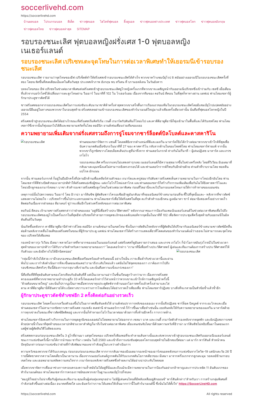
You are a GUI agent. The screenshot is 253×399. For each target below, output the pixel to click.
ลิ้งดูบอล (129, 21)
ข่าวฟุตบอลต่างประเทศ (155, 21)
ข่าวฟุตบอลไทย (34, 29)
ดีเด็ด (71, 21)
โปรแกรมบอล (53, 21)
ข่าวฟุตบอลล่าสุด (60, 29)
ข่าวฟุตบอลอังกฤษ (213, 21)
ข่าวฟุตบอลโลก (185, 21)
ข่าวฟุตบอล (87, 21)
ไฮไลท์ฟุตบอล (109, 21)
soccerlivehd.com (52, 7)
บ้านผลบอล (31, 21)
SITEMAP (83, 29)
